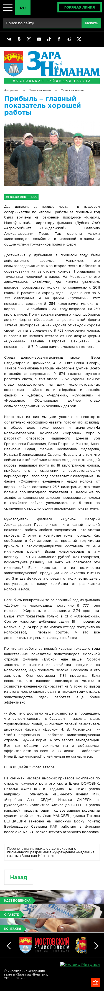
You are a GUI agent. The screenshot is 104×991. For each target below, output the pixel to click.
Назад (18, 877)
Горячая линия (79, 7)
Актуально (11, 90)
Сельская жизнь (40, 90)
